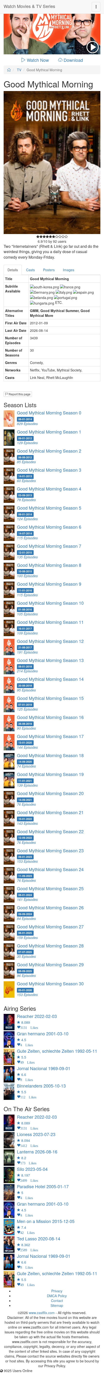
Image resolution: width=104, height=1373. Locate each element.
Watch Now (38, 60)
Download (73, 60)
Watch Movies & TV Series (29, 6)
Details (12, 269)
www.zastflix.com (42, 1312)
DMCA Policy (57, 1295)
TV (19, 69)
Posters (49, 269)
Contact (57, 1300)
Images (68, 269)
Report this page (19, 394)
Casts (30, 269)
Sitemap (57, 1305)
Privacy (56, 1290)
